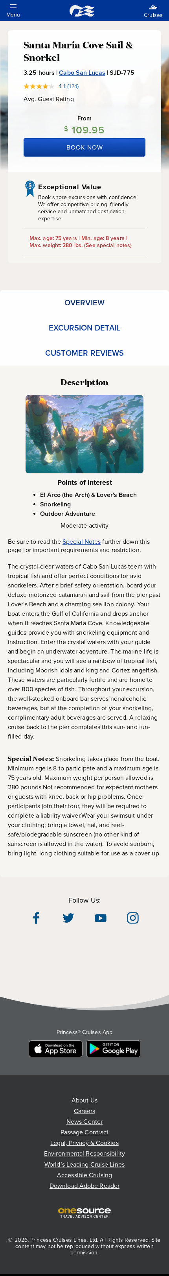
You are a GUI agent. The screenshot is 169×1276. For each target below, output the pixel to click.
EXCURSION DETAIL (85, 327)
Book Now (84, 147)
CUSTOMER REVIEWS (84, 353)
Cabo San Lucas (82, 72)
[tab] (84, 302)
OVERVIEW (84, 302)
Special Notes (81, 541)
